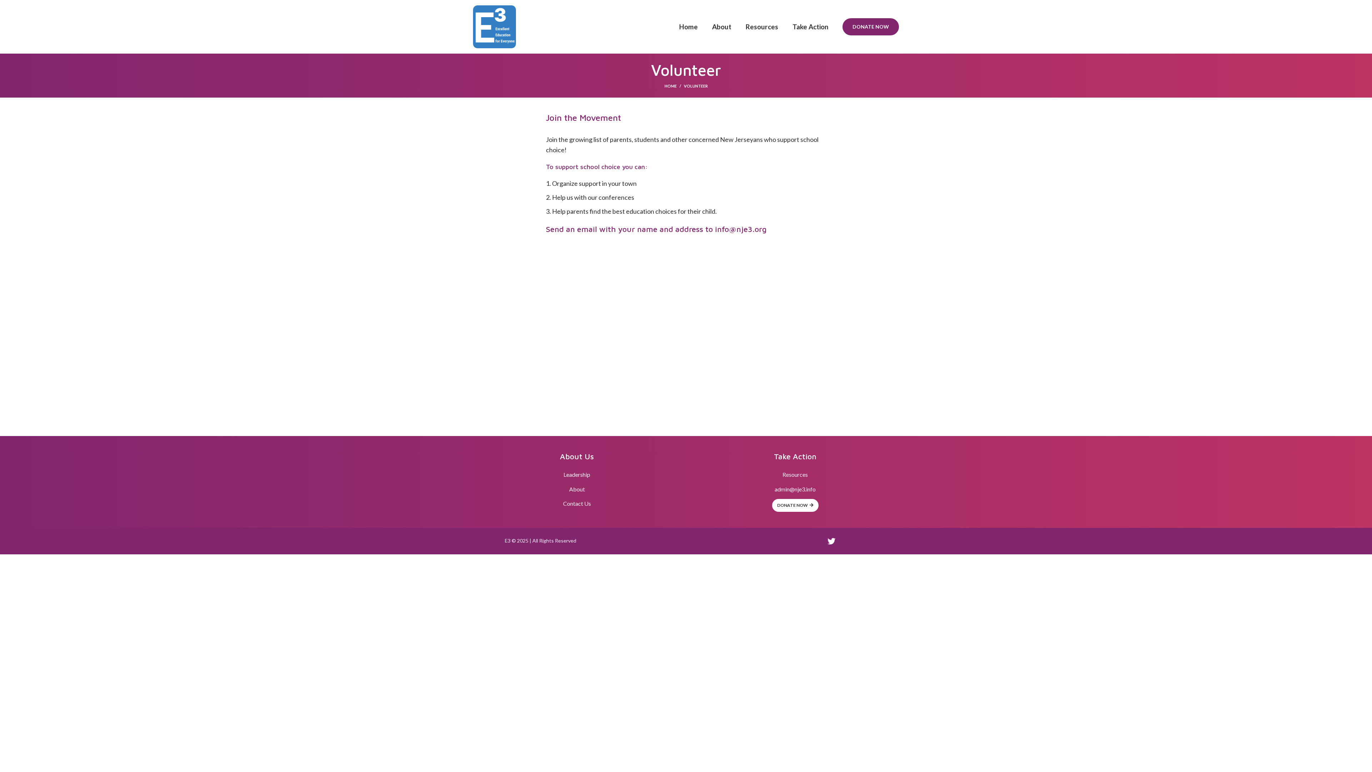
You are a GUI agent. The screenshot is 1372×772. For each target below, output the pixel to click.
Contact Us (577, 503)
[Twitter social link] (831, 541)
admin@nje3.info (795, 489)
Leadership (576, 474)
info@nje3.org (741, 229)
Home (671, 86)
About (577, 489)
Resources (795, 474)
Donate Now (870, 27)
